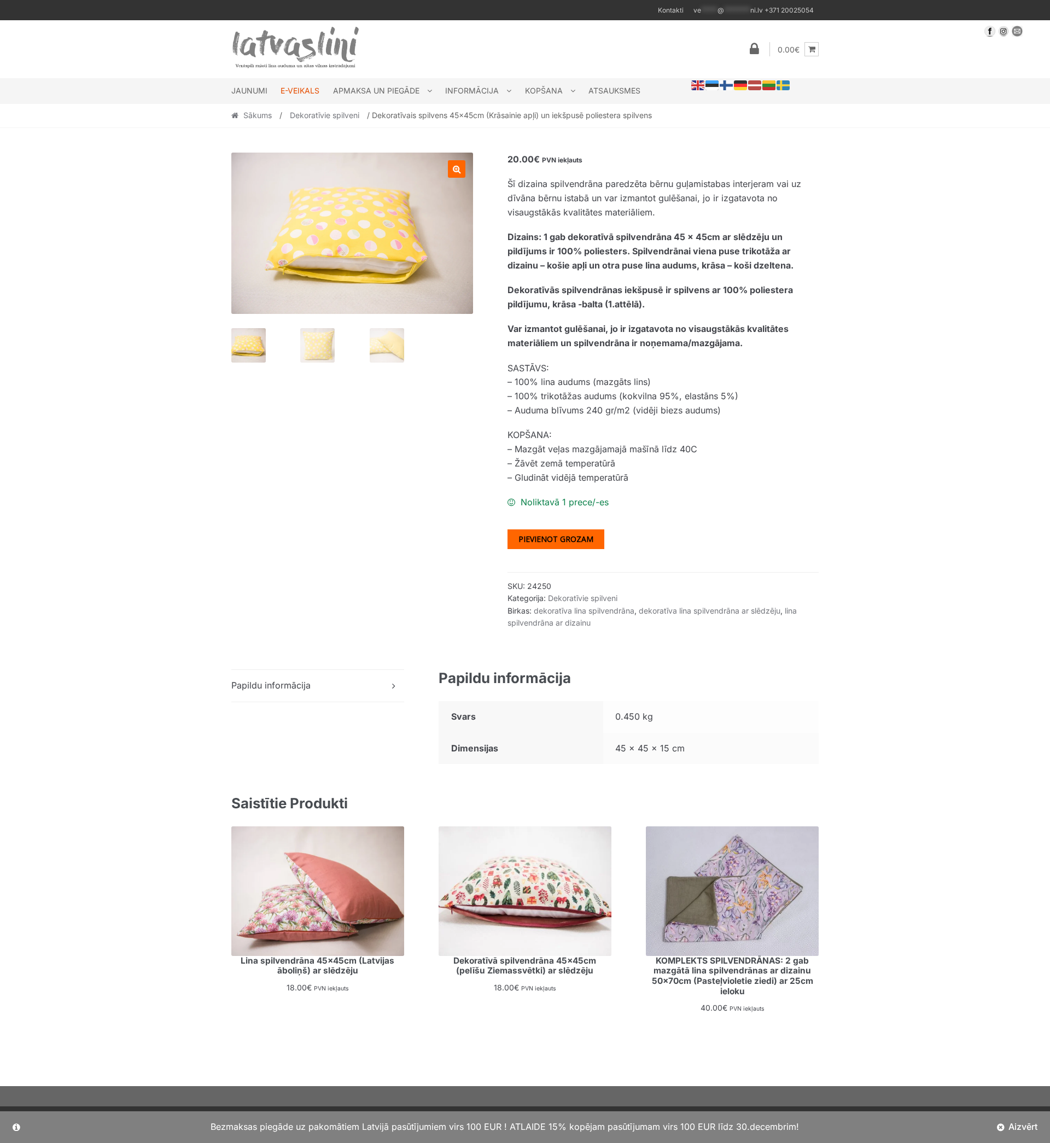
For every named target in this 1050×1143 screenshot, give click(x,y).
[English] (698, 84)
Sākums (257, 115)
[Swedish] (784, 84)
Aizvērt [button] (1022, 1126)
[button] (456, 169)
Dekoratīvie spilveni (324, 115)
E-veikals (300, 90)
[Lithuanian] (769, 84)
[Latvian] (755, 84)
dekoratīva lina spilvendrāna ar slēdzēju (709, 610)
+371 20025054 (753, 10)
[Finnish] (727, 84)
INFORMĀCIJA (472, 90)
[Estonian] (712, 84)
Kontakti (671, 10)
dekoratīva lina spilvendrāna (584, 610)
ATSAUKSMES (614, 90)
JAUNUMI (249, 90)
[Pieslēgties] (754, 49)
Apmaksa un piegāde (376, 90)
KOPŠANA (544, 90)
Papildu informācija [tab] (271, 685)
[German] (741, 84)
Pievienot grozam (555, 539)
